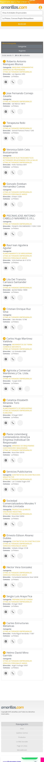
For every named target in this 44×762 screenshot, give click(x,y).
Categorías (22, 46)
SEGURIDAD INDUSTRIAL (12, 512)
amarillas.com (14, 7)
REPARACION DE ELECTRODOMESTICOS (18, 158)
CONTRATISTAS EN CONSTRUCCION (26, 475)
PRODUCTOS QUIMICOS (21, 509)
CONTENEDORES (9, 448)
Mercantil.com (22, 750)
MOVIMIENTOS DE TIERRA (22, 344)
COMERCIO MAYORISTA (12, 347)
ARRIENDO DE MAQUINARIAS (23, 446)
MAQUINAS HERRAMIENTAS (22, 67)
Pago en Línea (22, 746)
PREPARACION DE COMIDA (22, 599)
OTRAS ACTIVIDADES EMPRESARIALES (17, 72)
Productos (22, 737)
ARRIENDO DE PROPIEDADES (14, 70)
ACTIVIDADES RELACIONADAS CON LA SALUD (20, 160)
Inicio (22, 729)
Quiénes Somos (22, 733)
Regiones (22, 51)
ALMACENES (7, 413)
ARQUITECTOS (8, 477)
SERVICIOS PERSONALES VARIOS (15, 194)
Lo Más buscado (22, 742)
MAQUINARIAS (21, 448)
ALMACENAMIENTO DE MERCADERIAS (17, 253)
